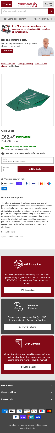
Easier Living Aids (8, 64)
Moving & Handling (25, 64)
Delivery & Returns (27, 327)
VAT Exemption (28, 290)
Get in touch (7, 51)
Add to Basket (35, 169)
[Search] (51, 11)
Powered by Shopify (27, 428)
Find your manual (28, 367)
